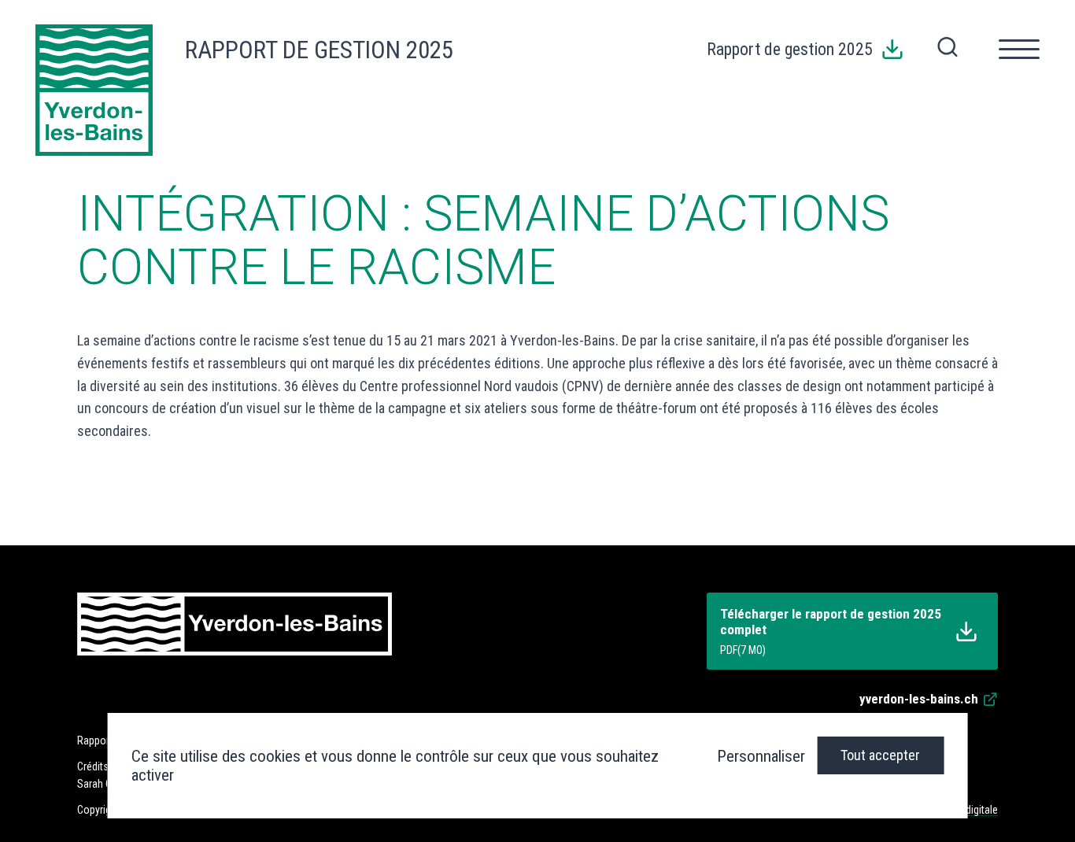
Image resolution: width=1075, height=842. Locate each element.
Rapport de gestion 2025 (319, 50)
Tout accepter (880, 755)
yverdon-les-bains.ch (918, 699)
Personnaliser (761, 756)
